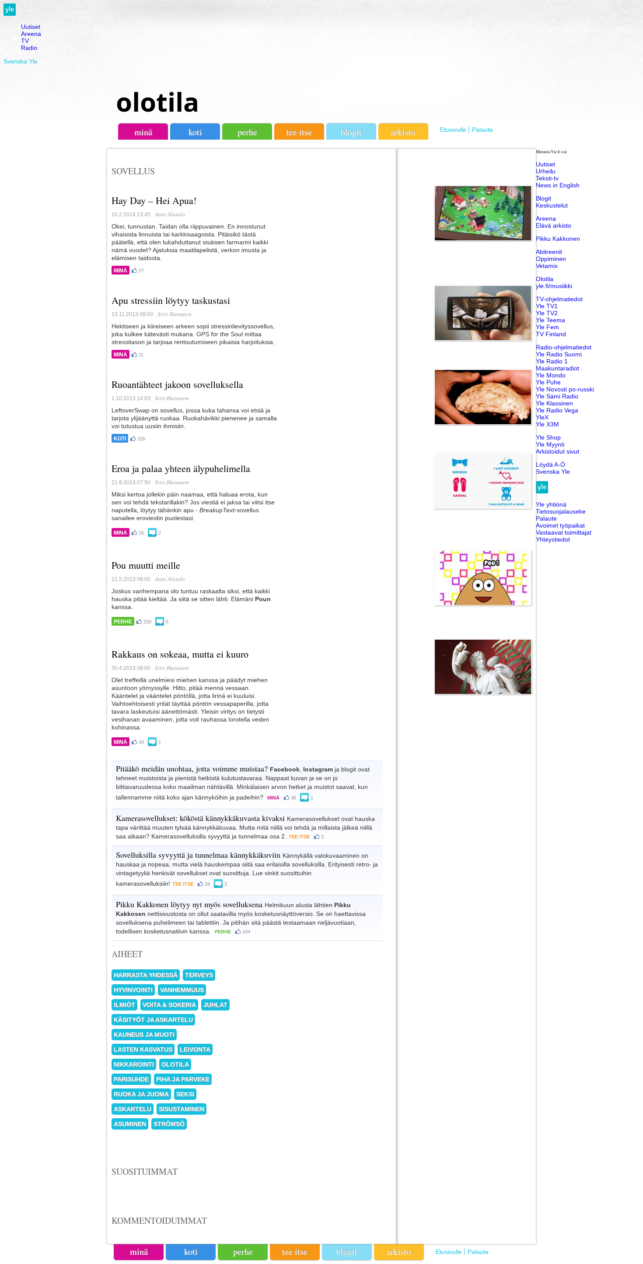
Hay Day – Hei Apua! (154, 200)
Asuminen (130, 1123)
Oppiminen (551, 258)
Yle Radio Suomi (559, 354)
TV (25, 40)
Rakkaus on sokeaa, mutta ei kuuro (180, 654)
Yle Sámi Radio (557, 396)
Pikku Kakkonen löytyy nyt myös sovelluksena (189, 904)
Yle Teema (550, 320)
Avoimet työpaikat (560, 525)
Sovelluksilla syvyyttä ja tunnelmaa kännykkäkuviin (198, 854)
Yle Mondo (551, 375)
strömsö (169, 1123)
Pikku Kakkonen (558, 238)
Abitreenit (549, 251)
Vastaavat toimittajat (563, 532)
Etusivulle (453, 129)
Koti (120, 439)
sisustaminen (181, 1109)
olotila (157, 102)
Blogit (351, 132)
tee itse (299, 132)
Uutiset (30, 26)
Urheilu (546, 171)
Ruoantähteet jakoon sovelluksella (177, 384)
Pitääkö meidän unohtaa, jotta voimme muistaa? (192, 768)
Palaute (482, 129)
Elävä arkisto (553, 225)
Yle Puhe (548, 382)
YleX (542, 417)
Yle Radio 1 (552, 361)
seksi (185, 1094)
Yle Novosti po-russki (565, 389)
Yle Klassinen (554, 403)
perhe (247, 132)
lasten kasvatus (143, 1049)
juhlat (215, 1004)
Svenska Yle (20, 61)
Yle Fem (547, 327)
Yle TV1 (547, 306)
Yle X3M (547, 424)
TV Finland (551, 334)
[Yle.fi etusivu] (9, 13)
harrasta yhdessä (146, 975)
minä (143, 132)
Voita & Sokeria (169, 1004)
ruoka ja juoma (141, 1094)
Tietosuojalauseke (561, 511)
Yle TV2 (547, 313)
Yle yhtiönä (551, 504)
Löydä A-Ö (550, 464)
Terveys (199, 975)
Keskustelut (552, 205)
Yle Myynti (550, 444)
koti (195, 132)
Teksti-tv (547, 178)
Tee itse (299, 836)
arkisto (403, 132)
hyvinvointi (133, 989)
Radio (29, 47)
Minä (120, 271)
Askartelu (132, 1109)
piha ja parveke (183, 1079)
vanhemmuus (182, 989)
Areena (31, 33)
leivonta (195, 1049)
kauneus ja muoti (144, 1034)
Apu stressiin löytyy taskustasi (171, 300)
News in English (558, 185)
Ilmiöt (124, 1004)
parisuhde (131, 1079)
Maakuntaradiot (557, 368)
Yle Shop (548, 437)
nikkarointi (134, 1064)
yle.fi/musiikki (554, 285)
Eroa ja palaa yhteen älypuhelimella (181, 468)
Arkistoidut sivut (557, 451)
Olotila (544, 278)
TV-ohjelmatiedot (559, 299)
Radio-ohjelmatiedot (563, 347)
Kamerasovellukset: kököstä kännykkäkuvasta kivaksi (200, 818)
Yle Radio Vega (557, 410)
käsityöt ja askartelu (153, 1019)
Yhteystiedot (553, 539)
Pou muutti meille (146, 565)
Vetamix (547, 265)
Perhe (123, 622)
